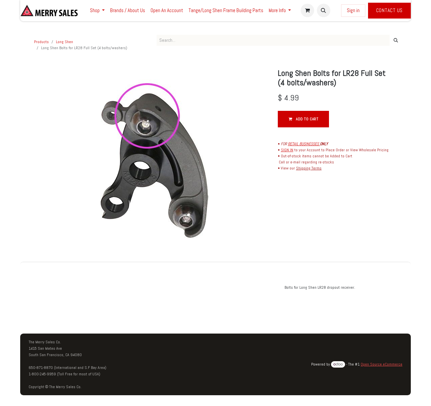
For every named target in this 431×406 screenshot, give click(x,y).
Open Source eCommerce (381, 364)
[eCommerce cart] (307, 10)
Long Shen (64, 41)
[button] (323, 10)
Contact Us (389, 10)
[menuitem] (97, 10)
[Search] (395, 40)
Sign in (353, 10)
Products (41, 41)
